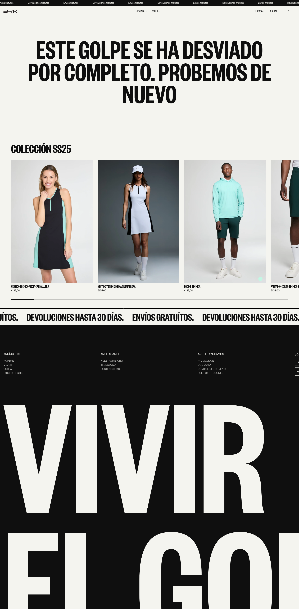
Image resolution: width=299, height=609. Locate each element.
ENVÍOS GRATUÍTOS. (155, 316)
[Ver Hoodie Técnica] (225, 221)
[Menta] (260, 279)
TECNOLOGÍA (108, 364)
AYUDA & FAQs (206, 360)
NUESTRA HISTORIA (112, 360)
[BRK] (10, 11)
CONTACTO (204, 364)
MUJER (7, 364)
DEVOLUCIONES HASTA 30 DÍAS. (67, 316)
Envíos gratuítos (68, 3)
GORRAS (8, 369)
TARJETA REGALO (13, 373)
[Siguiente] (284, 226)
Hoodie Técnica (192, 286)
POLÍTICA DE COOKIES (210, 373)
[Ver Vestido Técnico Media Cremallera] (52, 221)
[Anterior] (15, 226)
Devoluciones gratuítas (36, 3)
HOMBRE (8, 360)
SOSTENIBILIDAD (110, 369)
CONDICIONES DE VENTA (212, 369)
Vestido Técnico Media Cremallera (30, 286)
